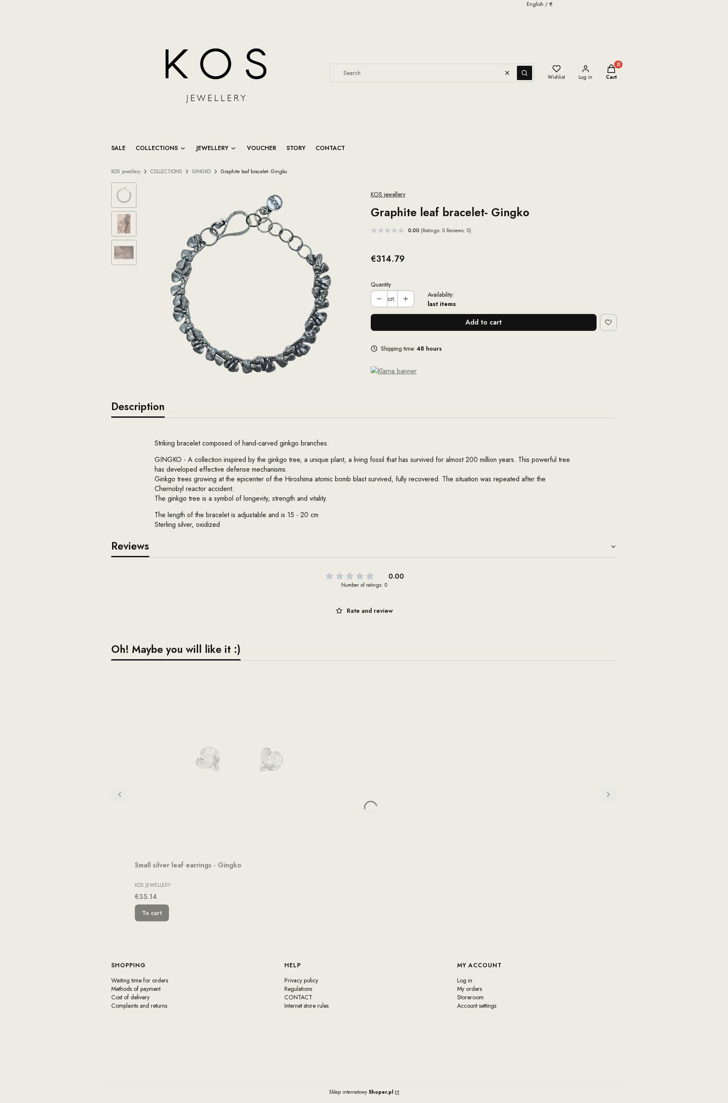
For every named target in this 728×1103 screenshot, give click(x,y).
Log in (464, 980)
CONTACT (298, 997)
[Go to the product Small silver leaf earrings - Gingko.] (240, 762)
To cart (152, 913)
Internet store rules (306, 1005)
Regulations (298, 989)
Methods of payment (136, 989)
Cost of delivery (130, 997)
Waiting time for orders (139, 980)
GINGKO (201, 171)
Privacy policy (301, 980)
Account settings (476, 1005)
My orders (469, 989)
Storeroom (470, 997)
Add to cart (484, 322)
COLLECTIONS (166, 171)
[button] (524, 73)
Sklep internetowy (361, 1092)
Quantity (381, 284)
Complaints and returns (139, 1005)
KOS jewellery (125, 171)
